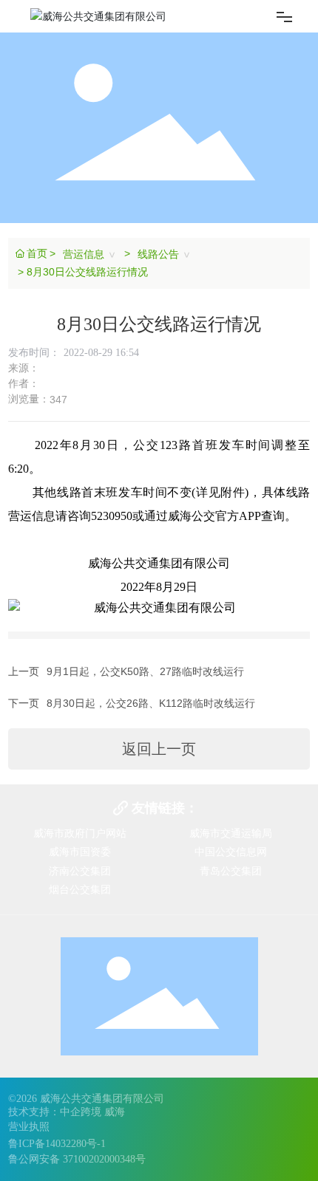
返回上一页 (159, 749)
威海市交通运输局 (230, 833)
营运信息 (83, 254)
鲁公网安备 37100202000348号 (77, 1159)
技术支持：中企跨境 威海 (66, 1111)
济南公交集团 (80, 871)
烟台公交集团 (80, 889)
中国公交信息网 (230, 851)
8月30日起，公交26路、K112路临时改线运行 (151, 703)
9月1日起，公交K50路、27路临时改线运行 (145, 671)
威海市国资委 (80, 851)
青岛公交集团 (231, 871)
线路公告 (158, 254)
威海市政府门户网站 (79, 833)
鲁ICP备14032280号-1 (57, 1143)
